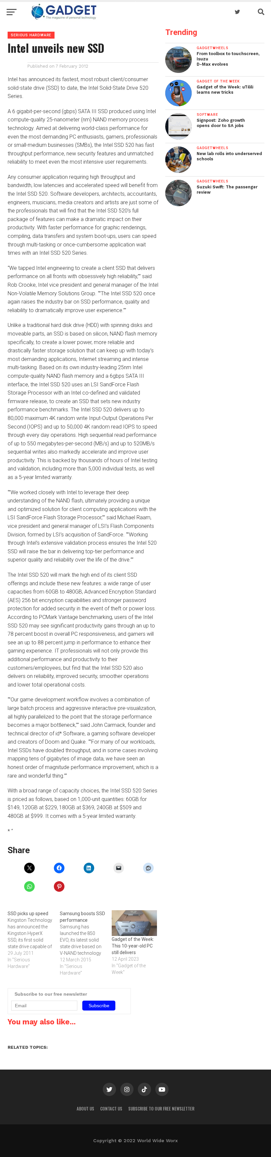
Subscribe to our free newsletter (161, 1109)
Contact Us (111, 1109)
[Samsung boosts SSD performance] (86, 943)
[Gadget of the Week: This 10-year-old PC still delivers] (134, 923)
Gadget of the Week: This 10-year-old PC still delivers (133, 946)
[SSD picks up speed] (33, 940)
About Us (85, 1109)
